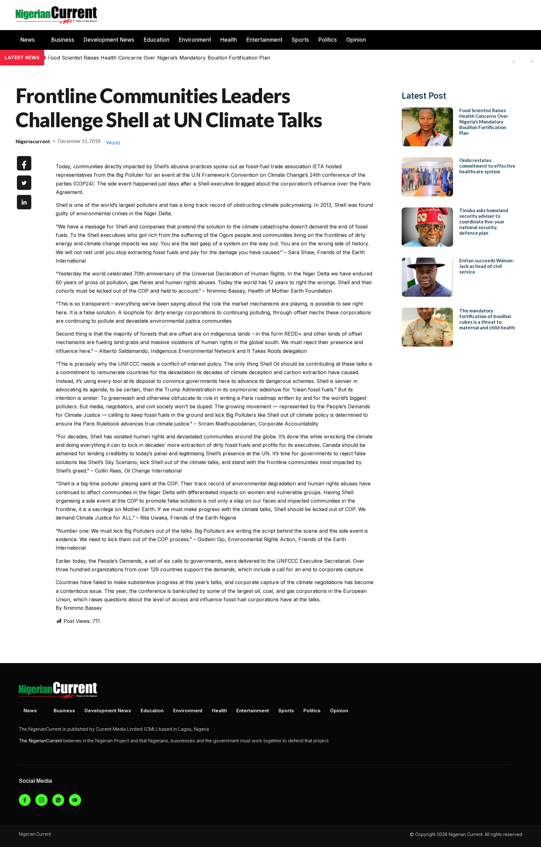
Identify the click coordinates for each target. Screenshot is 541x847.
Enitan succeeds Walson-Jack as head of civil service (486, 266)
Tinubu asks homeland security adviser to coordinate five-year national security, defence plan (483, 221)
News (27, 40)
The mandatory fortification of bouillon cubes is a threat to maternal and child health (487, 319)
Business (62, 40)
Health (228, 40)
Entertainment (264, 40)
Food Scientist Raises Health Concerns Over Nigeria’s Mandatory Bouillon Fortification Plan (483, 121)
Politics (327, 40)
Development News (109, 40)
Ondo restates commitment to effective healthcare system (118, 58)
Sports (300, 40)
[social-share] (24, 163)
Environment (195, 40)
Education (156, 40)
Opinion (356, 40)
